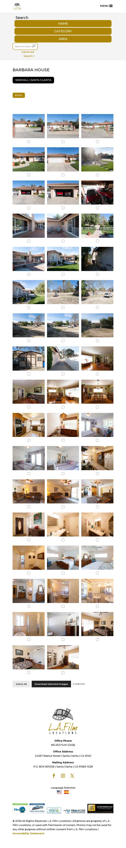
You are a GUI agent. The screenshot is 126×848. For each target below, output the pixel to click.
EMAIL (19, 95)
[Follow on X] (72, 776)
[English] (59, 791)
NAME (63, 23)
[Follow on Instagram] (63, 776)
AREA (63, 39)
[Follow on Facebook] (54, 776)
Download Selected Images (51, 684)
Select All (21, 684)
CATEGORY (63, 31)
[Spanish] (66, 791)
